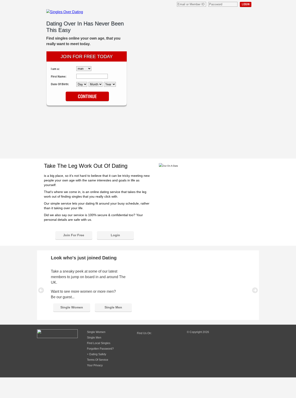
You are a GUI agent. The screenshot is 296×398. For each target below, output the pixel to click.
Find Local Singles (98, 343)
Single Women (71, 307)
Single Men (113, 307)
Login (245, 4)
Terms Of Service (97, 359)
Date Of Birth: (60, 84)
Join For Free (73, 235)
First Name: (58, 76)
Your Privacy (95, 365)
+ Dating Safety (96, 354)
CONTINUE (87, 97)
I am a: (55, 69)
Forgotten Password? (100, 348)
